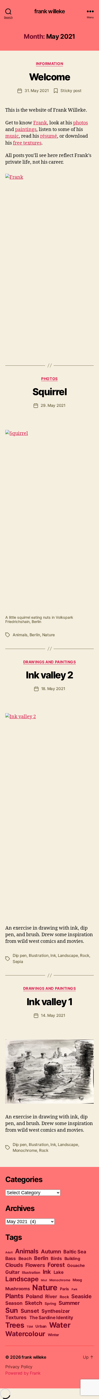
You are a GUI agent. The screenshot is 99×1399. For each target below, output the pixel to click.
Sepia (18, 961)
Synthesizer (55, 1311)
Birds (56, 1258)
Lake (59, 1272)
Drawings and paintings (49, 662)
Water (59, 1325)
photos (80, 123)
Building (72, 1258)
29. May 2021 (53, 405)
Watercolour (25, 1334)
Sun (11, 1310)
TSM (30, 1326)
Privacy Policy (18, 1366)
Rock (84, 955)
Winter (53, 1335)
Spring (50, 1303)
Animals (20, 634)
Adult (9, 1252)
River (51, 1296)
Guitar (12, 1272)
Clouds (14, 1265)
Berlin (35, 634)
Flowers (35, 1265)
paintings (25, 130)
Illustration (39, 955)
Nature (48, 634)
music (12, 136)
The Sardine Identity (51, 1317)
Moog (77, 1280)
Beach (25, 1258)
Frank (40, 123)
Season (13, 1303)
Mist (44, 1280)
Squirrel (49, 392)
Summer (69, 1303)
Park (74, 1289)
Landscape (68, 955)
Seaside (81, 1296)
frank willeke (49, 11)
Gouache (76, 1265)
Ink (53, 955)
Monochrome (25, 1150)
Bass (10, 1258)
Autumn (51, 1251)
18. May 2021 (53, 688)
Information (49, 63)
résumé (48, 136)
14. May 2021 (53, 1015)
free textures (27, 143)
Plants (14, 1296)
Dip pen (20, 955)
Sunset (30, 1311)
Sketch (33, 1303)
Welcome (49, 77)
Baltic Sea (74, 1251)
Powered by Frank (23, 1373)
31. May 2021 (37, 90)
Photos (49, 378)
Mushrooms (17, 1288)
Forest (56, 1264)
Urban (40, 1326)
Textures (16, 1317)
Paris (64, 1289)
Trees (14, 1325)
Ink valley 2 (49, 675)
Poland (34, 1296)
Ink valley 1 (49, 1002)
